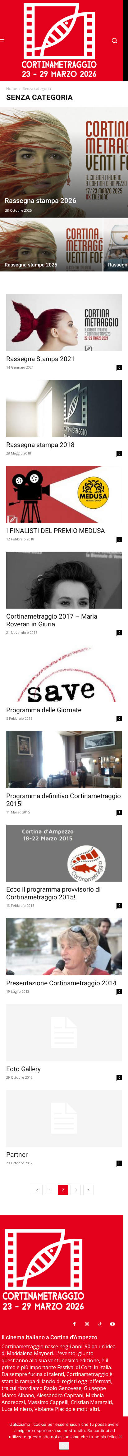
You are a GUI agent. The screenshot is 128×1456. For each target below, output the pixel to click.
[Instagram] (87, 1324)
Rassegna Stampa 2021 (40, 359)
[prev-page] (37, 1190)
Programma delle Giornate (43, 710)
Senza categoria (37, 88)
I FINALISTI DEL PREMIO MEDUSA (55, 531)
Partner (17, 1154)
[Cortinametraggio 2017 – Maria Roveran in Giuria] (64, 580)
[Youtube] (112, 1324)
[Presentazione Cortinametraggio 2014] (64, 946)
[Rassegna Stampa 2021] (64, 322)
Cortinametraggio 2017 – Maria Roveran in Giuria (51, 620)
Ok (64, 1445)
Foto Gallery (23, 1069)
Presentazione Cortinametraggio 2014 (61, 983)
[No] (120, 1436)
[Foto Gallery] (64, 1032)
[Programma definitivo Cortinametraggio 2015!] (64, 759)
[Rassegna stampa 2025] (51, 257)
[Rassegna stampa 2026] (64, 162)
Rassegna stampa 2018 (40, 445)
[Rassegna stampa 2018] (64, 408)
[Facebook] (74, 1324)
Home (11, 88)
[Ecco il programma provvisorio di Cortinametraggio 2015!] (64, 853)
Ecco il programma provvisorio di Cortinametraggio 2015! (53, 893)
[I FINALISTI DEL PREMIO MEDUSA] (64, 494)
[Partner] (64, 1118)
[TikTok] (99, 1324)
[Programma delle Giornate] (64, 673)
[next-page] (88, 1190)
